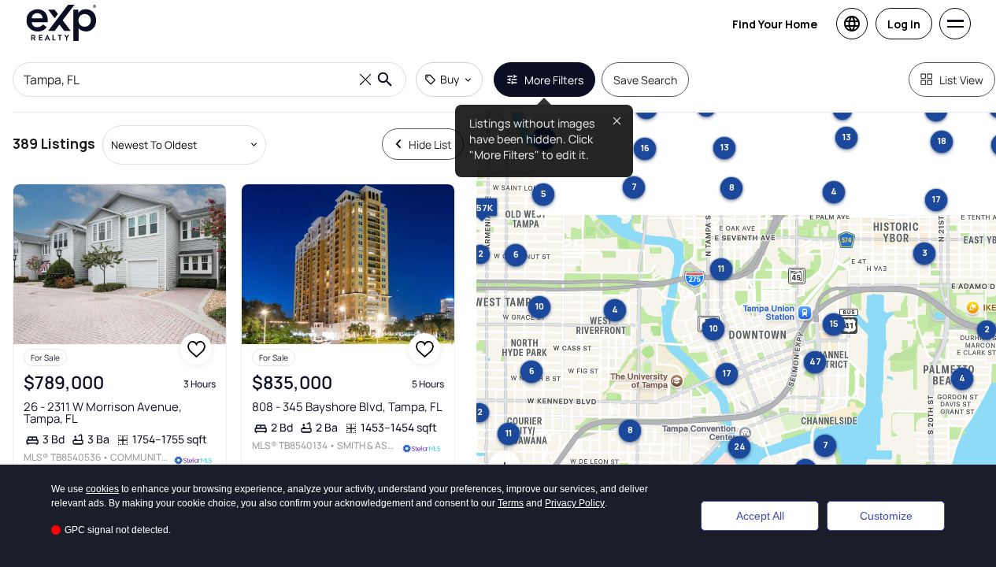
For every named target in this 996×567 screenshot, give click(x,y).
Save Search (645, 79)
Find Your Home (774, 24)
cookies (102, 489)
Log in (903, 24)
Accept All (760, 516)
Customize (886, 516)
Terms (511, 503)
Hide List (430, 144)
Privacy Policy (575, 503)
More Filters (553, 79)
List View (961, 79)
